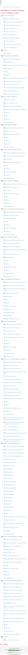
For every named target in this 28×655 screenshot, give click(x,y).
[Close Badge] (20, 651)
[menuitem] (1, 3)
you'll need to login (19, 649)
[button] (1, 1)
